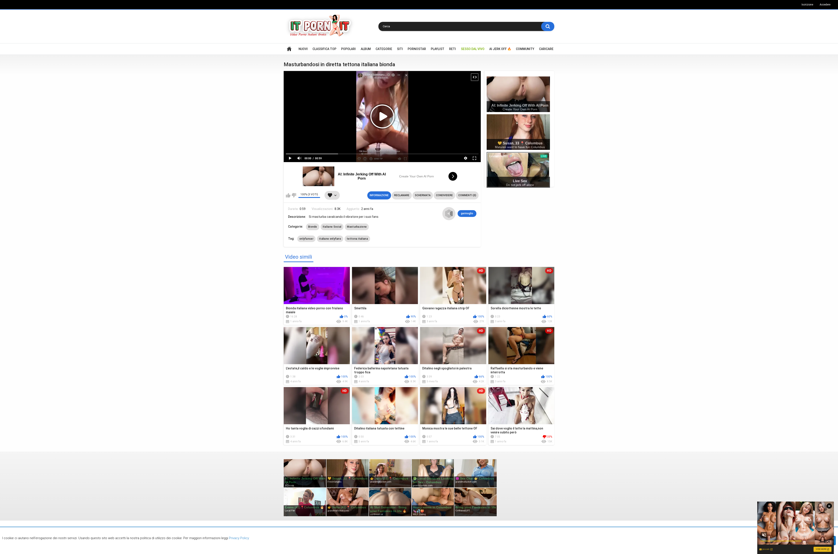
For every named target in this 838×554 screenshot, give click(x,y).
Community (525, 49)
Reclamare (401, 195)
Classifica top (324, 49)
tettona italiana (357, 238)
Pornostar (417, 49)
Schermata (423, 195)
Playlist (437, 49)
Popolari (348, 49)
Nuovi (303, 49)
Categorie (384, 49)
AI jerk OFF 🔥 (500, 49)
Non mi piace (294, 195)
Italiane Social (332, 226)
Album (366, 49)
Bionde (312, 226)
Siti (400, 49)
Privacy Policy (238, 538)
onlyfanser (306, 238)
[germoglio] (448, 213)
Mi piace (288, 195)
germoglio (467, 213)
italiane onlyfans (330, 238)
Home (289, 49)
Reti (452, 49)
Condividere (444, 195)
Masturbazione (357, 226)
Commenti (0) (467, 195)
